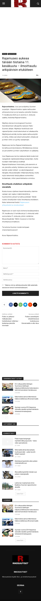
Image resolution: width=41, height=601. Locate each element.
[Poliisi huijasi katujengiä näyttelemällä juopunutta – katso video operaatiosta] (7, 442)
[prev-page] (3, 417)
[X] (16, 305)
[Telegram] (25, 305)
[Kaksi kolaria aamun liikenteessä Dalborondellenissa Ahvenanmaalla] (7, 400)
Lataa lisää (20, 494)
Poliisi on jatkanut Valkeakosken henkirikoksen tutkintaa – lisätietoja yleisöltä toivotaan (10, 321)
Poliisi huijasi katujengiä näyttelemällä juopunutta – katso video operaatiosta (26, 441)
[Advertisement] (20, 28)
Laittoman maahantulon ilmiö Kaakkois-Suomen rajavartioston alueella (25, 485)
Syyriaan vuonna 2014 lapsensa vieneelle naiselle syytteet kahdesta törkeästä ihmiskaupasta (26, 409)
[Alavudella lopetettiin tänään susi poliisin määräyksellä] (7, 475)
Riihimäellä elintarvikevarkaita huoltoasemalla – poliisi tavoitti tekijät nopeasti (25, 452)
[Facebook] (11, 305)
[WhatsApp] (20, 305)
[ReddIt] (30, 305)
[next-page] (6, 417)
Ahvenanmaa (6, 402)
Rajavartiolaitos (12, 54)
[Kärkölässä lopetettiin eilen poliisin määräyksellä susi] (7, 464)
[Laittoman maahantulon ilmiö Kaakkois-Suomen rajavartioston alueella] (7, 486)
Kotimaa (5, 54)
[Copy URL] (35, 305)
